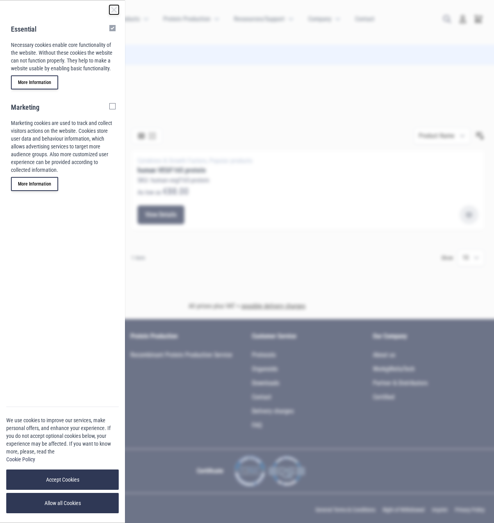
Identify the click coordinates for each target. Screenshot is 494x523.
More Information (34, 82)
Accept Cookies (62, 480)
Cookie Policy (20, 459)
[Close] (114, 9)
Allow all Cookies (63, 503)
